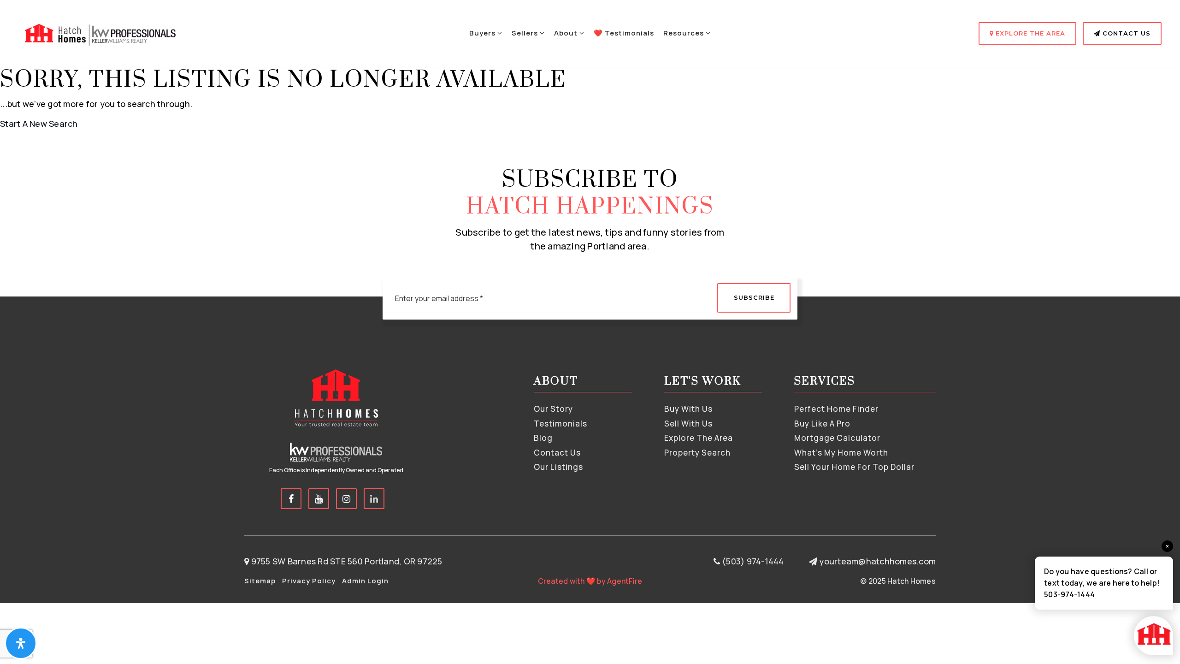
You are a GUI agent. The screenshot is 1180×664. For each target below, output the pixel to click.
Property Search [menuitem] (697, 452)
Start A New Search (39, 123)
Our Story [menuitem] (553, 408)
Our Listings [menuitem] (558, 467)
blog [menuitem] (543, 438)
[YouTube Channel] (318, 498)
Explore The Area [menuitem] (698, 438)
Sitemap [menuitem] (260, 581)
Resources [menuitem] (684, 33)
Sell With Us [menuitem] (688, 423)
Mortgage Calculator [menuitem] (837, 438)
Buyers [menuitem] (483, 33)
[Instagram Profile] (346, 498)
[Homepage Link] (99, 32)
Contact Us (1125, 33)
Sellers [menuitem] (526, 33)
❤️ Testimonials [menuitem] (624, 33)
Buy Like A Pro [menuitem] (822, 423)
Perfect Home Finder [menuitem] (836, 408)
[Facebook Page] (291, 498)
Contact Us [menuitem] (557, 452)
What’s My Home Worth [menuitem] (841, 452)
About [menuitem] (566, 33)
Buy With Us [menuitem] (688, 408)
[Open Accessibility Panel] (21, 643)
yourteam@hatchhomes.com (877, 561)
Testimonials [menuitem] (560, 423)
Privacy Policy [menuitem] (309, 581)
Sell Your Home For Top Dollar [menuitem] (854, 467)
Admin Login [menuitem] (365, 581)
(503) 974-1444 (752, 561)
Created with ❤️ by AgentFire (590, 581)
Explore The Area (1029, 33)
